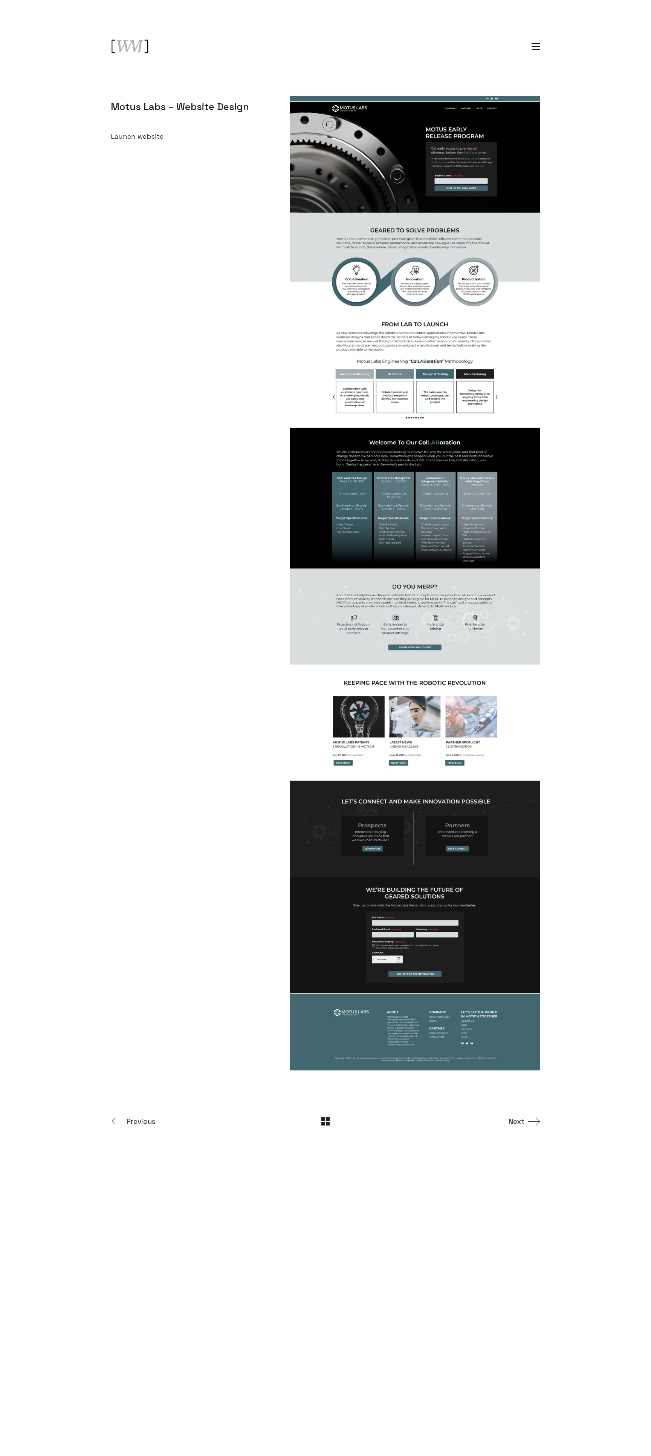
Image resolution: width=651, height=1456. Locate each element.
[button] (536, 46)
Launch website (137, 136)
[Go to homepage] (129, 47)
